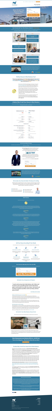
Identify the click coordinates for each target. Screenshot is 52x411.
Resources (39, 403)
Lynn (25, 363)
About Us (34, 1)
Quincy (23, 364)
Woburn (13, 365)
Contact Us (37, 5)
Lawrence (20, 363)
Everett (15, 363)
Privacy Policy (39, 404)
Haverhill (18, 363)
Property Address (29, 9)
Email (34, 11)
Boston (13, 363)
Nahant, (27, 363)
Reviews (32, 1)
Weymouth (32, 364)
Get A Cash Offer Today (38, 399)
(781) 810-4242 (14, 405)
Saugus (30, 364)
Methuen (18, 364)
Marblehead (33, 363)
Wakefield (35, 364)
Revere (25, 364)
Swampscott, (30, 363)
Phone (28, 11)
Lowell (23, 363)
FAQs (39, 5)
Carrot (20, 408)
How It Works (26, 1)
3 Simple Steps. (20, 80)
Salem (27, 364)
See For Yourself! (31, 309)
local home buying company (22, 85)
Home (23, 1)
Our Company (29, 1)
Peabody (21, 364)
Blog (35, 5)
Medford (15, 364)
